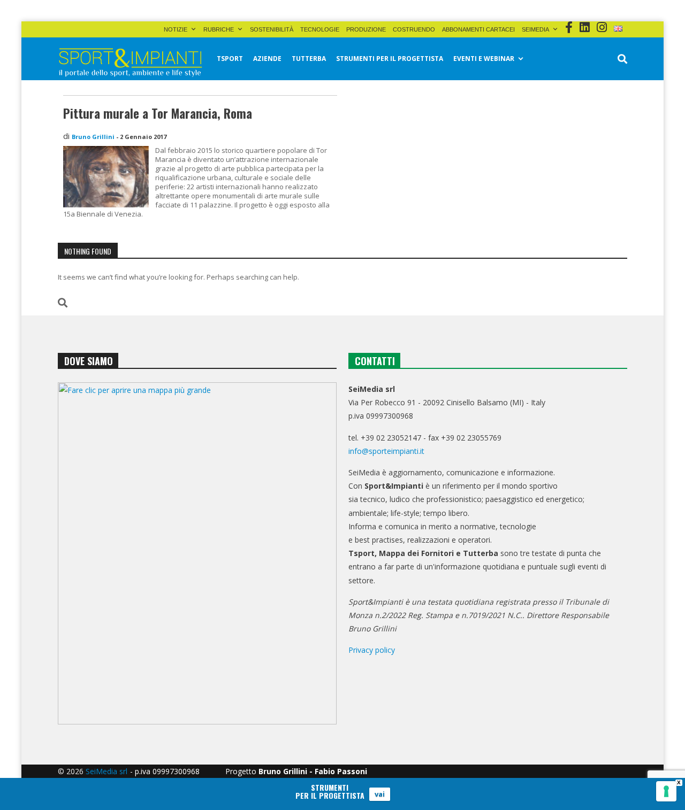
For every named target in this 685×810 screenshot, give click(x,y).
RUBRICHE (218, 29)
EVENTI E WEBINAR (483, 58)
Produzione (366, 29)
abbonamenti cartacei (478, 29)
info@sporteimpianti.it (386, 451)
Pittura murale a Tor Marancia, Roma (157, 113)
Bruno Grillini (93, 137)
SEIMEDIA (535, 29)
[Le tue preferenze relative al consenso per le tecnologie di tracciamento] (666, 791)
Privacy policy (371, 650)
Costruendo (414, 29)
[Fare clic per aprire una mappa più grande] (197, 553)
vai (380, 794)
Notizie (175, 29)
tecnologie (319, 29)
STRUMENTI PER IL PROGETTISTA (389, 58)
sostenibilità (271, 29)
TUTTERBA (309, 58)
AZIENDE (267, 58)
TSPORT (230, 58)
